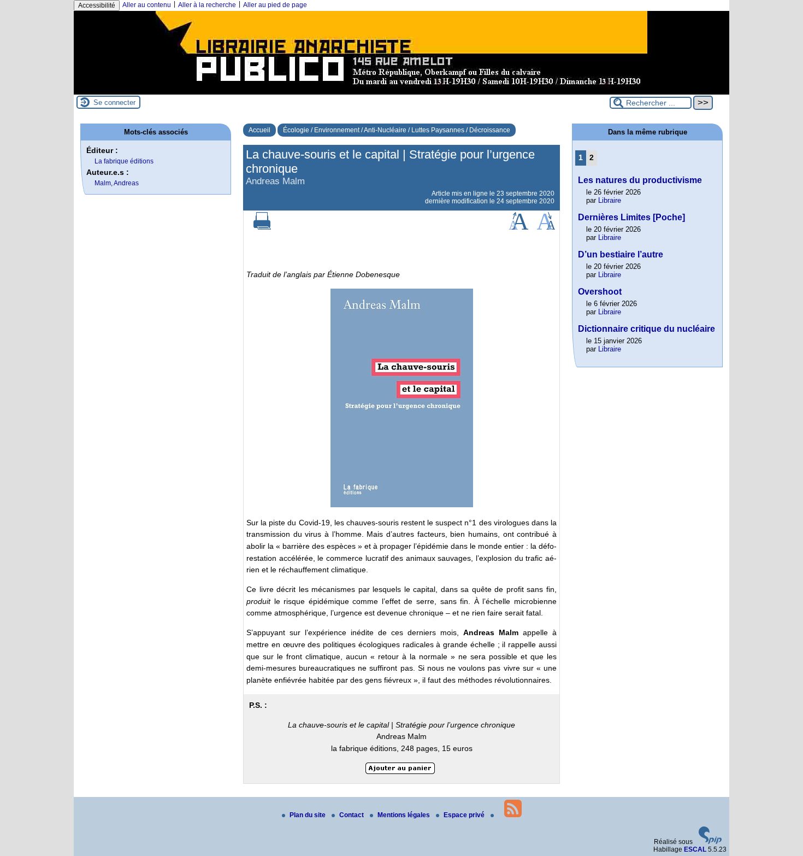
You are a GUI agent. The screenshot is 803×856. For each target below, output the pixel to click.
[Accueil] (401, 91)
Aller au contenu (146, 5)
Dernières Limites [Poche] (631, 217)
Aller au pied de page (275, 5)
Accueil (259, 130)
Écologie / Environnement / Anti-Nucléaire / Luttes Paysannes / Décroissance (396, 130)
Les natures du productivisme (640, 180)
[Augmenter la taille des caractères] (518, 227)
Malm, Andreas (117, 183)
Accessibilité (96, 5)
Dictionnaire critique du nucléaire (646, 328)
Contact (352, 815)
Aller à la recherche (207, 5)
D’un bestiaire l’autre (620, 254)
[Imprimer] (262, 227)
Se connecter (114, 102)
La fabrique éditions (124, 161)
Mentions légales (404, 815)
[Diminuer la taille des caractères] (546, 227)
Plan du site (308, 815)
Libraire (609, 200)
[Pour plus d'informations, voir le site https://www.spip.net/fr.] (710, 842)
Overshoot (600, 291)
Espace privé (465, 815)
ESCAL (695, 849)
